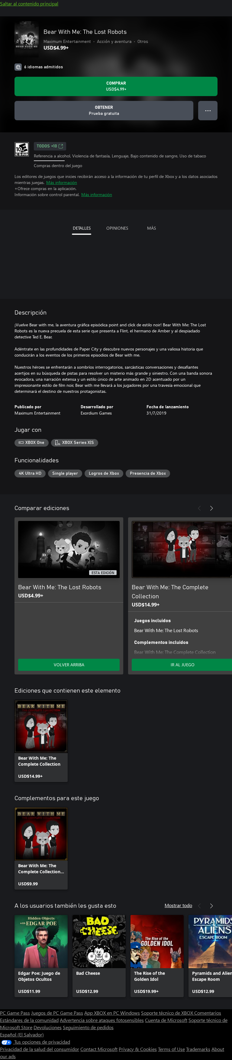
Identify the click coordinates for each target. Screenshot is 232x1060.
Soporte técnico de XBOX (167, 1013)
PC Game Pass (15, 1013)
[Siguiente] (211, 508)
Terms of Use (171, 1049)
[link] (41, 741)
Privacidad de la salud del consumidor (39, 1049)
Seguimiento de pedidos (88, 1027)
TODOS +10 (47, 146)
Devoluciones (48, 1027)
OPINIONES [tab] (117, 228)
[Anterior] (199, 508)
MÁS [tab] (151, 228)
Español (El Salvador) (22, 1034)
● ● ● (208, 110)
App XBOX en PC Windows (112, 1013)
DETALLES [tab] (82, 228)
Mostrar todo (178, 905)
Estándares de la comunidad (29, 1020)
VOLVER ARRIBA (69, 664)
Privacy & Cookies (138, 1049)
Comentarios (207, 1013)
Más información (61, 182)
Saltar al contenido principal (29, 3)
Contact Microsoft (99, 1049)
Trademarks (198, 1049)
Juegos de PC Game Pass (57, 1013)
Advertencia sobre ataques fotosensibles (102, 1020)
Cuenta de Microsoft (166, 1020)
